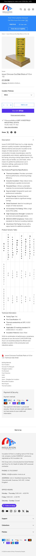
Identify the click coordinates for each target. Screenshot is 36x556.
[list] (18, 52)
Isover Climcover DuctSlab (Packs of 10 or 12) (18, 33)
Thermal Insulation (6, 386)
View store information (11, 127)
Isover (3, 71)
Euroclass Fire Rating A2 (8, 367)
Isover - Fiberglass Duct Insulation (10, 379)
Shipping (4, 83)
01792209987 (13, 471)
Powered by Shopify (20, 551)
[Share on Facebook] (11, 132)
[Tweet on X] (8, 132)
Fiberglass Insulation (7, 369)
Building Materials (6, 362)
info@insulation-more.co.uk (16, 474)
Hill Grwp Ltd (6, 462)
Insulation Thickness (8, 91)
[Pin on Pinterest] (15, 132)
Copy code (23, 24)
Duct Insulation (6, 365)
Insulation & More (10, 551)
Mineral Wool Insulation (8, 381)
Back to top (18, 430)
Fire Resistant (5, 371)
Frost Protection (6, 373)
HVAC (3, 375)
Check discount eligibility (18, 29)
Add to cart (24, 105)
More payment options (18, 115)
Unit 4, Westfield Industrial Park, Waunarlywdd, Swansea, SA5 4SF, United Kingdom (16, 480)
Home (3, 33)
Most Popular (5, 384)
